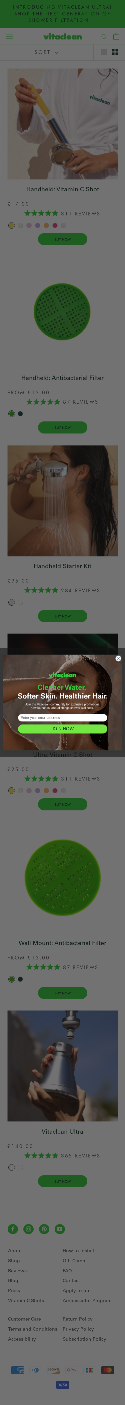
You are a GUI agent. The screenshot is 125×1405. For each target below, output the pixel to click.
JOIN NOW (62, 728)
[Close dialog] (118, 658)
